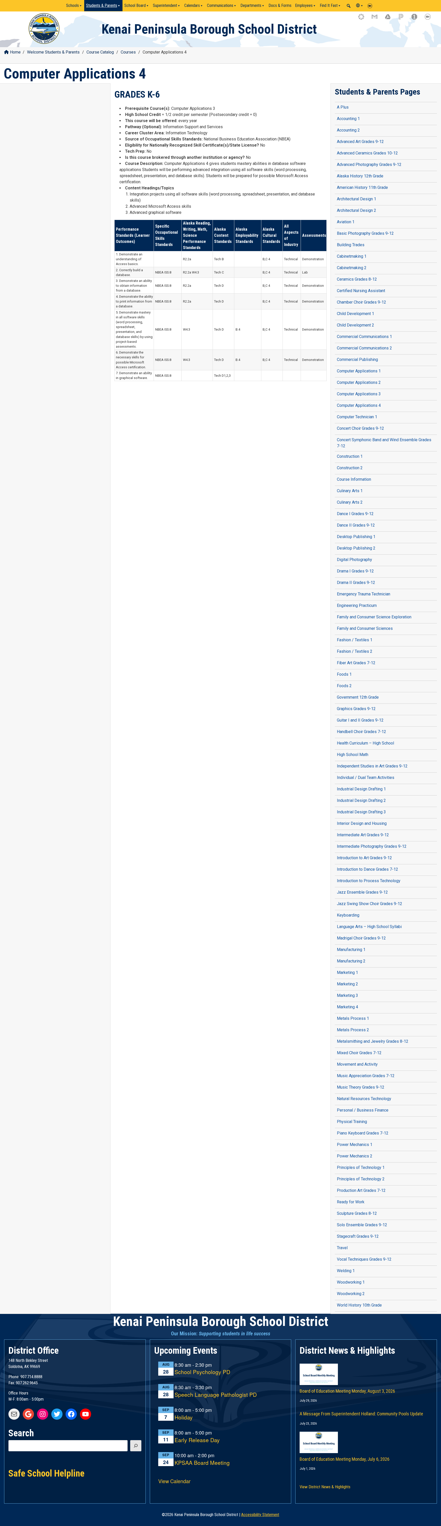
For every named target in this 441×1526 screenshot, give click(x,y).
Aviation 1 (345, 221)
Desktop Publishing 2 (356, 548)
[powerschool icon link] (403, 19)
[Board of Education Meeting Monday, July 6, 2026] (366, 1437)
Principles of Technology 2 (361, 1179)
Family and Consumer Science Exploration (374, 617)
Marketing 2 (347, 984)
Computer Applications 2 (359, 382)
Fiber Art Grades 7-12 (356, 662)
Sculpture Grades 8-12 (357, 1213)
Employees (304, 5)
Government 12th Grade (358, 697)
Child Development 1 (355, 313)
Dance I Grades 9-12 (355, 513)
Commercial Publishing (357, 359)
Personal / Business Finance (362, 1110)
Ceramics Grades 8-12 (357, 279)
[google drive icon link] (390, 19)
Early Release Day (197, 1440)
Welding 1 (346, 1270)
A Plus (343, 107)
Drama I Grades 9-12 (355, 571)
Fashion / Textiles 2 (354, 651)
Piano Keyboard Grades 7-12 (362, 1133)
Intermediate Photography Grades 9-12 (372, 846)
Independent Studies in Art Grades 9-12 (372, 766)
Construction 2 (350, 467)
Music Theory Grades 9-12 (360, 1087)
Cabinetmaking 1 (351, 256)
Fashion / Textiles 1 (354, 639)
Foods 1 (344, 674)
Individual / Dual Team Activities (365, 777)
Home (15, 52)
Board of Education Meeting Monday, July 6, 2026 (344, 1459)
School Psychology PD (202, 1372)
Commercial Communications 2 (364, 348)
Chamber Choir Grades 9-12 (361, 302)
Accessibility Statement (260, 1514)
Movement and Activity (357, 1064)
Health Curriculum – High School (365, 743)
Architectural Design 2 (356, 210)
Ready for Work (350, 1201)
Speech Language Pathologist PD (216, 1394)
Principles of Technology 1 (361, 1167)
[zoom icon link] (430, 19)
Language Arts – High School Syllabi (369, 926)
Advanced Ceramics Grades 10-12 (367, 153)
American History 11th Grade (362, 187)
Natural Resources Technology (364, 1098)
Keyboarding (348, 915)
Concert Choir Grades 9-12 (360, 428)
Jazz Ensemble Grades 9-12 (362, 892)
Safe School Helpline (46, 1473)
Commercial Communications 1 (364, 336)
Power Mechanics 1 (354, 1144)
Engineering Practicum (357, 605)
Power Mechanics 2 (354, 1156)
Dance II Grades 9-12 (356, 525)
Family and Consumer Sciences (365, 628)
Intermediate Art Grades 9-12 (363, 834)
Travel (342, 1247)
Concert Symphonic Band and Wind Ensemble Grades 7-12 (384, 442)
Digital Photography (354, 559)
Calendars (192, 5)
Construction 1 (350, 456)
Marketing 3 (347, 995)
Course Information (354, 479)
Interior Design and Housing (362, 823)
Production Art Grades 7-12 (361, 1190)
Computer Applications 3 (359, 394)
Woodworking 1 (351, 1282)
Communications (220, 5)
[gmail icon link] (377, 19)
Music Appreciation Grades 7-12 (366, 1075)
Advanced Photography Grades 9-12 (369, 164)
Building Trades (350, 244)
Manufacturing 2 (351, 961)
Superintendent (165, 5)
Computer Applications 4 (359, 405)
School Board (135, 5)
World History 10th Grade (359, 1305)
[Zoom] (371, 5)
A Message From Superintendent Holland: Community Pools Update (361, 1413)
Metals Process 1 (353, 1018)
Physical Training (352, 1121)
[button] (348, 5)
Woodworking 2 (351, 1293)
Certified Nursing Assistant (361, 290)
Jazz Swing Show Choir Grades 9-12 (369, 903)
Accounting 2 (348, 130)
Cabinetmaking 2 (351, 267)
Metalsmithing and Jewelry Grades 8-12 (372, 1041)
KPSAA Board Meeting (202, 1462)
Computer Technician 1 (357, 416)
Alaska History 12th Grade (360, 176)
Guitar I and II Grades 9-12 (360, 720)
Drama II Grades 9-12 (356, 582)
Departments (250, 5)
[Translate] (359, 5)
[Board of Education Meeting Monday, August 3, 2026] (366, 1369)
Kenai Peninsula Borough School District (209, 29)
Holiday (184, 1417)
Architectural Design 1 (356, 199)
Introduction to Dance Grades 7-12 (367, 869)
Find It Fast (329, 5)
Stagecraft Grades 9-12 (358, 1236)
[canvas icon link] (363, 19)
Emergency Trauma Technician (363, 594)
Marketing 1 (347, 972)
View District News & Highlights (325, 1486)
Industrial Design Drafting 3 (361, 812)
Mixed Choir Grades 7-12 (359, 1052)
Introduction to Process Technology (368, 880)
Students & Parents (101, 5)
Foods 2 (344, 685)
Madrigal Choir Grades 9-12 (361, 938)
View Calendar (174, 1481)
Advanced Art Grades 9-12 (360, 141)
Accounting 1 (348, 118)
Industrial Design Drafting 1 (361, 789)
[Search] (135, 1445)
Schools (72, 5)
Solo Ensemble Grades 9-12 (362, 1224)
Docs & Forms (279, 5)
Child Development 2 (355, 325)
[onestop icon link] (416, 19)
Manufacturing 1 (351, 949)
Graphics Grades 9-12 (356, 708)
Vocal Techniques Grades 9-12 (364, 1259)
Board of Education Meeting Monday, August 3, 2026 (347, 1391)
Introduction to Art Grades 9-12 (364, 857)
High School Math (352, 754)
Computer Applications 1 (359, 371)
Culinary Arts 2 (350, 502)
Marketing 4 (347, 1007)
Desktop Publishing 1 (356, 536)
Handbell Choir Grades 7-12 (361, 731)
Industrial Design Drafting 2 (361, 800)
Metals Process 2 (353, 1029)
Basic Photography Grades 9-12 (365, 233)
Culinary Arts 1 (350, 490)
